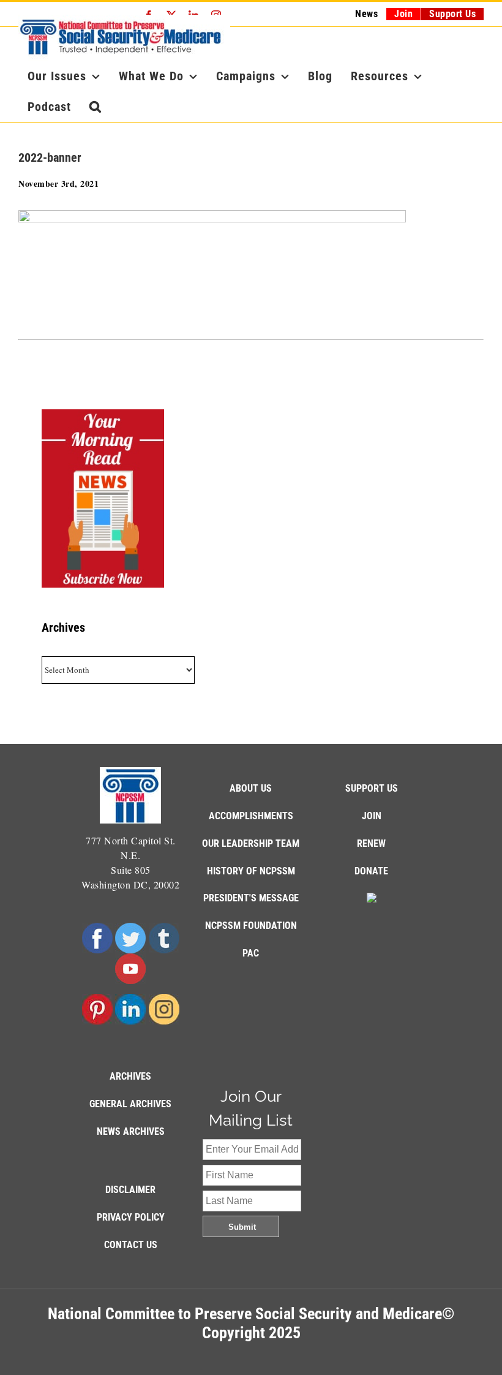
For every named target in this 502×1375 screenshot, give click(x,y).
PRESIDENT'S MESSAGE (251, 898)
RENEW (371, 843)
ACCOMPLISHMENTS (251, 816)
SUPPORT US (371, 788)
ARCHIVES (130, 1076)
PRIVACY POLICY (131, 1217)
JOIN (371, 816)
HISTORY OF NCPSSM (251, 871)
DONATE (371, 871)
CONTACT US (130, 1245)
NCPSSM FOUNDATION (251, 925)
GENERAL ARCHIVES (130, 1104)
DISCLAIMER (130, 1189)
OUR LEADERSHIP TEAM (250, 843)
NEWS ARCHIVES (131, 1131)
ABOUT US (251, 788)
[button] (95, 106)
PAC (250, 953)
